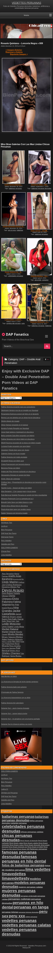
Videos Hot (9, 672)
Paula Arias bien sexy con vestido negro (16, 509)
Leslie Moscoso (11, 623)
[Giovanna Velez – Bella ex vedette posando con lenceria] (39, 167)
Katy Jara (15, 621)
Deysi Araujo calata (16, 843)
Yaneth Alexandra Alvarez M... (13, 226)
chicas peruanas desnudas (17, 837)
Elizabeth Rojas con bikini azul (12, 461)
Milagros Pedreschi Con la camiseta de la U (17, 499)
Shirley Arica (15, 651)
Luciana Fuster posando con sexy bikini (15, 446)
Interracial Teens (7, 537)
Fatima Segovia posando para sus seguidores (18, 407)
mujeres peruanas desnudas (19, 893)
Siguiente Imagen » (19, 54)
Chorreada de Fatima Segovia (12, 692)
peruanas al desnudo (29, 896)
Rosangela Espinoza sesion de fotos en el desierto (20, 414)
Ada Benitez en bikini (9, 676)
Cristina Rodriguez (14, 585)
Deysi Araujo (13, 590)
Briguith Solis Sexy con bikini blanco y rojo (16, 502)
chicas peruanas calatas (32, 832)
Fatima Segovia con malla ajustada (14, 457)
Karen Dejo (7, 619)
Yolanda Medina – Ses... (40, 276)
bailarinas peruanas (15, 188)
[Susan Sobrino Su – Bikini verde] (13, 254)
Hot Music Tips (6, 523)
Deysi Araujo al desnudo (29, 840)
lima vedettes (37, 869)
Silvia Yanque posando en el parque (14, 425)
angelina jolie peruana (13, 323)
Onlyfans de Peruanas (9, 793)
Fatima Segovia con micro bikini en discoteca (18, 439)
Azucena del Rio (18, 579)
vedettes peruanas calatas (26, 925)
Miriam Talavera (9, 637)
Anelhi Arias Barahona (11, 577)
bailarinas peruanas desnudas (41, 188)
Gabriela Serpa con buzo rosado (13, 454)
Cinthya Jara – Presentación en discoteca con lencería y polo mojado (23, 483)
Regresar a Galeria (14, 52)
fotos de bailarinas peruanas (23, 865)
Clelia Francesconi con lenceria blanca (15, 464)
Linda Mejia (19, 627)
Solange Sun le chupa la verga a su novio (16, 724)
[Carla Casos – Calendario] (13, 301)
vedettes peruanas (19, 920)
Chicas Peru (5, 551)
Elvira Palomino (10, 600)
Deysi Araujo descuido (32, 845)
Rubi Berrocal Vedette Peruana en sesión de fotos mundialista (24, 495)
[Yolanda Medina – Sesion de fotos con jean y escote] (39, 256)
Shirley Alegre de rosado (10, 421)
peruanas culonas (19, 899)
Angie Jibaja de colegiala (10, 479)
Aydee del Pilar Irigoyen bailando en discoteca (18, 472)
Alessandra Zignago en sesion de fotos (15, 475)
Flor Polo (15, 604)
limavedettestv (15, 878)
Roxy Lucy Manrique (9, 648)
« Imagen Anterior (14, 50)
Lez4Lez (4, 526)
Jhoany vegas (16, 617)
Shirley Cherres (11, 653)
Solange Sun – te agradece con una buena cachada (20, 719)
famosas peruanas (38, 849)
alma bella (38, 280)
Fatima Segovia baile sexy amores (14, 687)
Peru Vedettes (6, 541)
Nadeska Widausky (15, 640)
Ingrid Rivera (7, 608)
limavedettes (14, 874)
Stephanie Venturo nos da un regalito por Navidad (19, 410)
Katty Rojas (6, 621)
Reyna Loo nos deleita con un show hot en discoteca (20, 418)
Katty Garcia (17, 619)
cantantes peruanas (18, 823)
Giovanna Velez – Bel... (39, 185)
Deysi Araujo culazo (17, 845)
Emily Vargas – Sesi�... (39, 231)
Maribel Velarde (9, 632)
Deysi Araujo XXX (23, 849)
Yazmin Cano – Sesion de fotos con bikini (16, 488)
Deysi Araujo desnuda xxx (18, 847)
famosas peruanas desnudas (19, 854)
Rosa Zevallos (15, 646)
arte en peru (12, 230)
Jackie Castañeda (11, 612)
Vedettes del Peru (7, 544)
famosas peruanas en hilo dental (24, 859)
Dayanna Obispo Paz (11, 587)
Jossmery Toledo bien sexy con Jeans (15, 450)
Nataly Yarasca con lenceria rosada (14, 513)
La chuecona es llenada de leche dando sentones (19, 682)
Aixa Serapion (8, 574)
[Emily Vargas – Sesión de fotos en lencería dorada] (39, 210)
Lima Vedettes (6, 555)
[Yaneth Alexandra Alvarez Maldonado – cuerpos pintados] (13, 208)
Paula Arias (9, 644)
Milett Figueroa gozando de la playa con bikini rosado (21, 443)
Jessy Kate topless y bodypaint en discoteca (17, 432)
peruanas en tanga (31, 907)
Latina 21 (4, 789)
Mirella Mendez (15, 634)
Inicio (26, 15)
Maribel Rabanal (10, 629)
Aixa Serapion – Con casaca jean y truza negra (18, 491)
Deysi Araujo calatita (31, 843)
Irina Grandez (10, 609)
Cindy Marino (10, 581)
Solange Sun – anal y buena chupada (15, 708)
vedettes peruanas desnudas (19, 931)
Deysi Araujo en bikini (35, 847)
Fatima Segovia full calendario (12, 703)
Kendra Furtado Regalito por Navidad (15, 428)
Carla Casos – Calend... (13, 320)
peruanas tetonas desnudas (29, 912)
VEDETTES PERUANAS (26, 2)
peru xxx (17, 916)
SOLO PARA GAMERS (9, 548)
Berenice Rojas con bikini (10, 468)
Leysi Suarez (8, 626)
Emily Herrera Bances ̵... (13, 185)
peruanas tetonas (10, 912)
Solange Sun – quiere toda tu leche (14, 714)
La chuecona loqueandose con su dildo (15, 698)
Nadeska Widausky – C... (39, 322)
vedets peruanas (31, 917)
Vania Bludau (15, 656)
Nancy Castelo (7, 641)
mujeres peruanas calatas (31, 887)
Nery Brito (16, 642)
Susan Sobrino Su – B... (13, 272)
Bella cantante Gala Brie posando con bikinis (17, 436)
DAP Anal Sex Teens (8, 533)
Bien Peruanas (6, 530)
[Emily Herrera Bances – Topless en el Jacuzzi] (13, 167)
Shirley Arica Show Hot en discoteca (14, 506)
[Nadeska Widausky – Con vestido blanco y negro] (39, 302)
